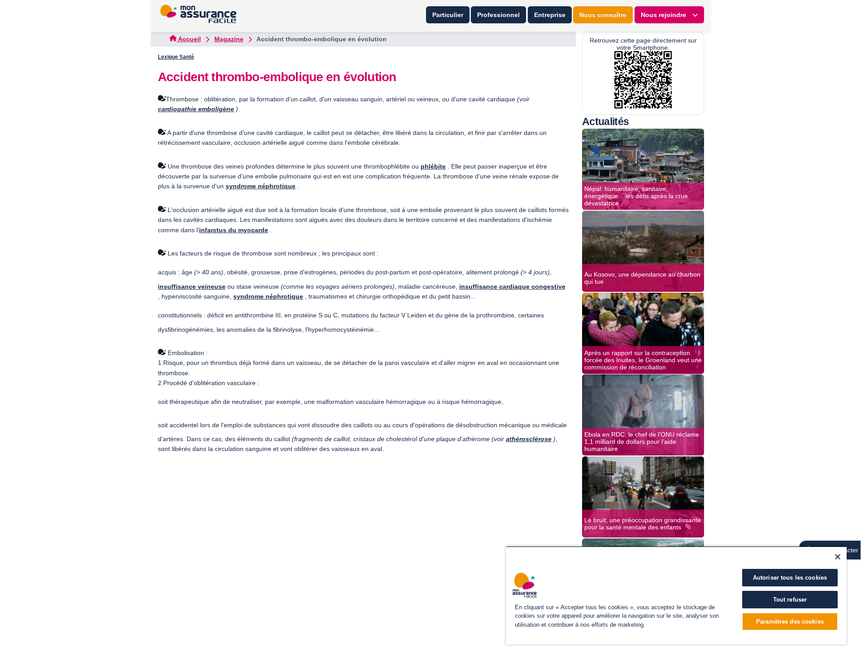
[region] (676, 595)
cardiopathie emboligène (196, 109)
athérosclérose (529, 438)
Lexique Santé (176, 57)
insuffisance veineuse (192, 286)
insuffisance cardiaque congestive (512, 286)
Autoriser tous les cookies (790, 577)
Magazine (229, 39)
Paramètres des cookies (790, 621)
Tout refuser (790, 599)
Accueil (189, 39)
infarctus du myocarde (233, 230)
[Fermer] (837, 556)
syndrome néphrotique (261, 186)
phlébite (433, 166)
